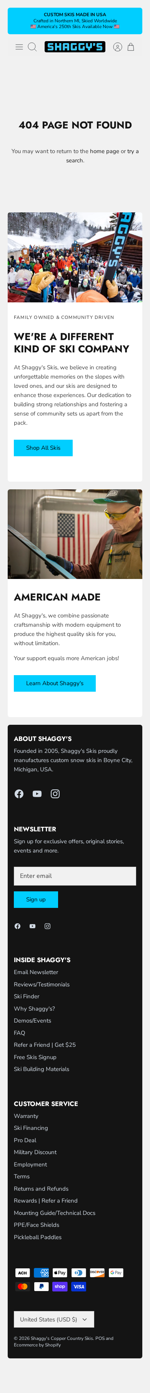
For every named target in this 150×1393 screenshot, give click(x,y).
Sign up (36, 899)
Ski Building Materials (41, 1069)
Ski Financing (31, 1128)
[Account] (113, 46)
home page (104, 151)
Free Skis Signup (35, 1057)
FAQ (19, 1033)
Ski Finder (26, 996)
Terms (22, 1176)
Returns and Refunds (41, 1189)
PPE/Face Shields (36, 1225)
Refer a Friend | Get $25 (45, 1045)
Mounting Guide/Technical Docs (54, 1213)
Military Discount (35, 1152)
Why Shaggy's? (34, 1009)
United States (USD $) (48, 1319)
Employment (30, 1164)
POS (100, 1338)
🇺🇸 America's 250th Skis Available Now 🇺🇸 (75, 26)
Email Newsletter (36, 972)
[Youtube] (37, 794)
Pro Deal (25, 1140)
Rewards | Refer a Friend (46, 1200)
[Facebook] (19, 794)
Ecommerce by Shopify (37, 1345)
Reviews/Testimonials (42, 984)
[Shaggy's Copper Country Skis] (75, 46)
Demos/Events (32, 1020)
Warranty (26, 1116)
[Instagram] (55, 794)
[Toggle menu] (19, 46)
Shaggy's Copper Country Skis (62, 1338)
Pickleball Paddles (38, 1237)
